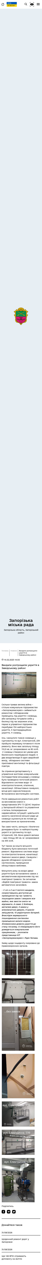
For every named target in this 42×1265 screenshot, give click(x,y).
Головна (5, 651)
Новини (13, 651)
